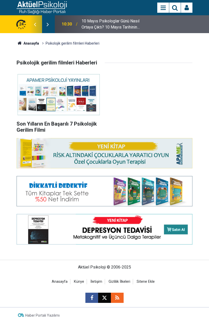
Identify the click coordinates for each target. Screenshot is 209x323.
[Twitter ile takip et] (104, 298)
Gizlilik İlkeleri (119, 281)
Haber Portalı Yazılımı (42, 315)
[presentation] (35, 24)
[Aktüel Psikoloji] (42, 7)
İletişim (96, 281)
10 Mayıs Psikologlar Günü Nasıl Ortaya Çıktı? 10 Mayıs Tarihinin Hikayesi (110, 24)
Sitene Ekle (146, 281)
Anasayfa (31, 43)
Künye (79, 281)
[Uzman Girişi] (186, 8)
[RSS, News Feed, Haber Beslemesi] (117, 298)
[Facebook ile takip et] (91, 298)
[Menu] (163, 8)
